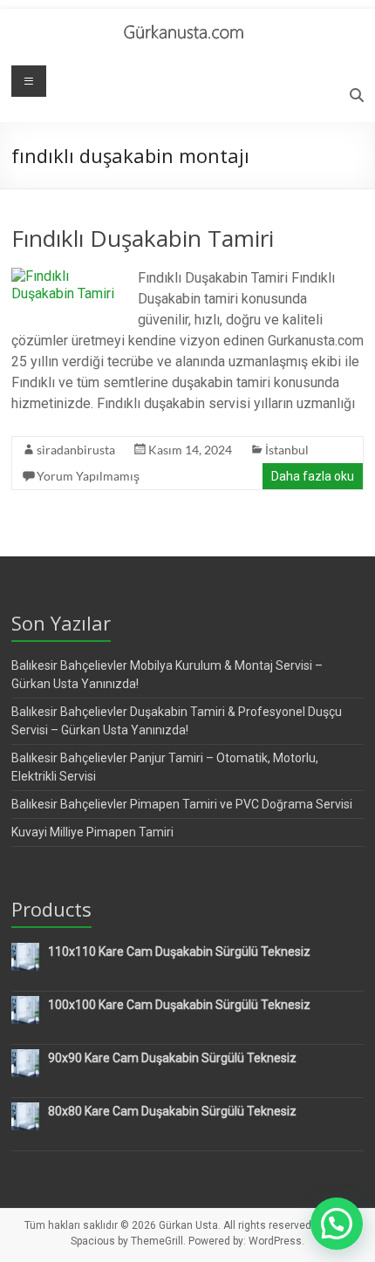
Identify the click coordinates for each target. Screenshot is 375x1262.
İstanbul (287, 449)
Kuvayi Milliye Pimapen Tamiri (92, 832)
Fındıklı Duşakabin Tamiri (142, 238)
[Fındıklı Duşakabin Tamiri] (67, 276)
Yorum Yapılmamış (88, 475)
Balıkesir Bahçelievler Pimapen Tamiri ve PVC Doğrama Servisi (181, 804)
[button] (336, 1223)
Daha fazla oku (312, 476)
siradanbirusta (76, 449)
